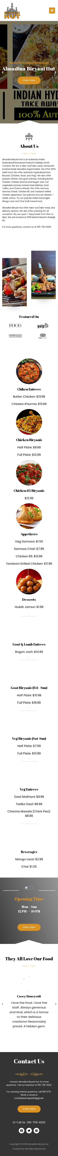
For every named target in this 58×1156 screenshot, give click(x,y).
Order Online (29, 80)
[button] (29, 927)
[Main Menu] (52, 10)
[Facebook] (21, 1130)
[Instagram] (36, 1130)
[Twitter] (29, 1130)
